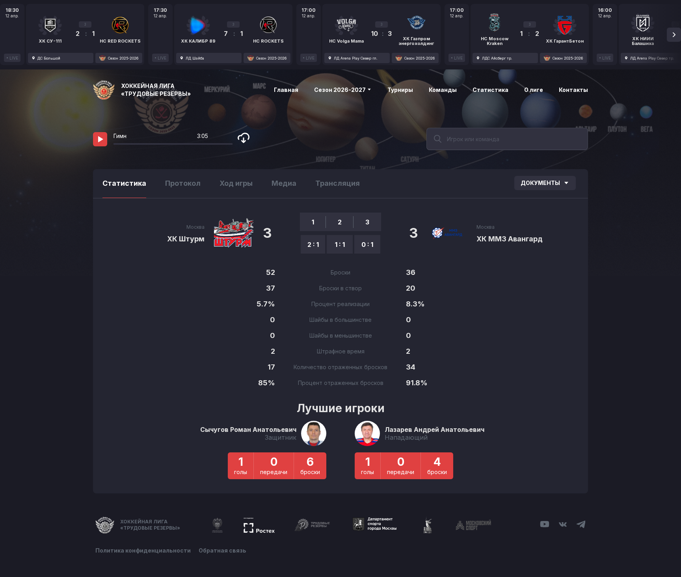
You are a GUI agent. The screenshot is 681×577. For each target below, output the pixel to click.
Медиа (284, 183)
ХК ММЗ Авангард (509, 239)
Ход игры (236, 183)
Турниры (400, 89)
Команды (443, 89)
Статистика (490, 89)
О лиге (533, 89)
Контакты (573, 89)
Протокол (183, 183)
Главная (286, 89)
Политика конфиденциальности (143, 550)
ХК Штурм (186, 239)
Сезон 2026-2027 (340, 89)
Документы (540, 182)
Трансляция (337, 183)
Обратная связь (222, 550)
